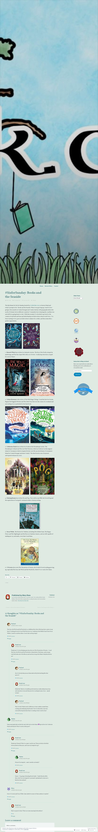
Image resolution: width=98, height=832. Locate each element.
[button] (13, 336)
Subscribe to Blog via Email (81, 361)
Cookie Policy (26, 829)
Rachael (13, 624)
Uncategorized (17, 300)
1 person (13, 636)
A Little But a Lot (34, 305)
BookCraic (18, 645)
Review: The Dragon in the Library (45, 608)
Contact (56, 286)
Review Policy (48, 286)
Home (41, 286)
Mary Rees (8, 300)
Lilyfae (13, 719)
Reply (9, 638)
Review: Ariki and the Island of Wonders (15, 608)
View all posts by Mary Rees (23, 600)
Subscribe (77, 374)
